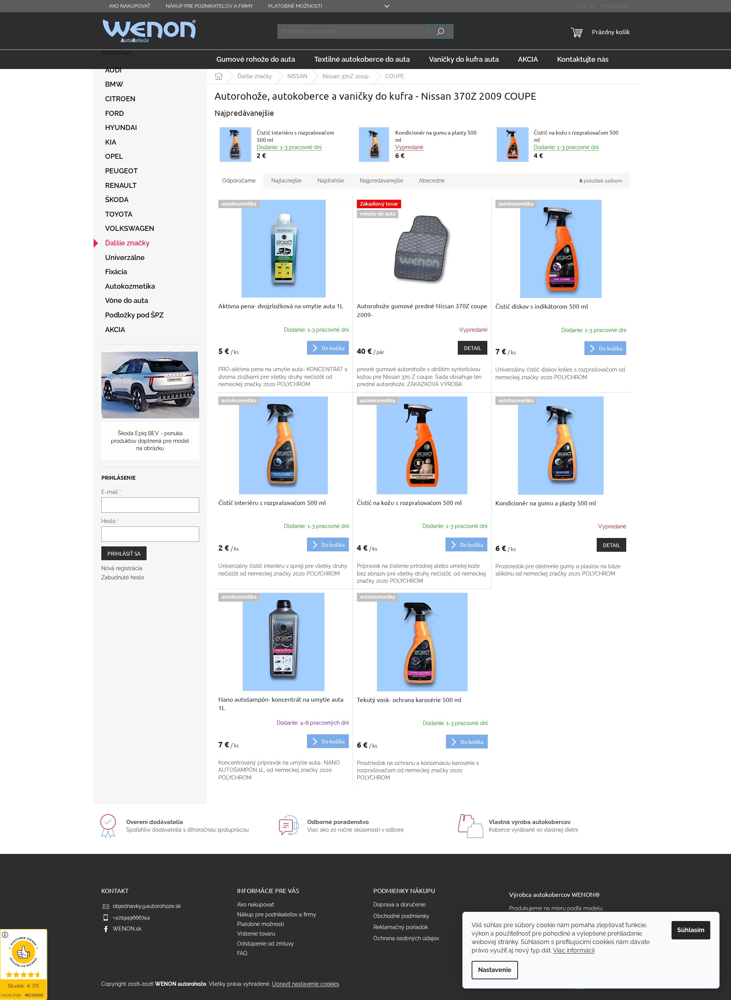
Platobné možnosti (295, 6)
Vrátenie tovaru (256, 934)
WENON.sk (127, 929)
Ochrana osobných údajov (406, 938)
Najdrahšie (330, 181)
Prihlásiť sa (123, 553)
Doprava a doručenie (399, 904)
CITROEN (120, 99)
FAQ (242, 953)
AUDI (113, 70)
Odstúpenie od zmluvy (265, 944)
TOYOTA (118, 214)
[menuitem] (256, 59)
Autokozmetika (130, 286)
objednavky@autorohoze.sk (147, 906)
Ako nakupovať (129, 6)
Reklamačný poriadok (400, 927)
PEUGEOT (121, 171)
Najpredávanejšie (381, 181)
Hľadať (440, 31)
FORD (114, 113)
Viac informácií (573, 950)
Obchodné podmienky (401, 916)
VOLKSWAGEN (129, 228)
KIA (110, 142)
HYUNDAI (121, 127)
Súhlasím (691, 930)
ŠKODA (117, 200)
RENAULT (121, 185)
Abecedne (432, 181)
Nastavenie (495, 970)
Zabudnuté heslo (122, 577)
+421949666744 (131, 917)
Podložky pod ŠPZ (134, 315)
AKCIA (115, 330)
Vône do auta (126, 300)
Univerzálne (125, 257)
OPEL (114, 156)
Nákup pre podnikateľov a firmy (209, 6)
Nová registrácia (121, 568)
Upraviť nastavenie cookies (305, 984)
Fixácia (116, 272)
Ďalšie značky (127, 243)
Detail (472, 347)
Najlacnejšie (286, 181)
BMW (114, 84)
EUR (581, 6)
